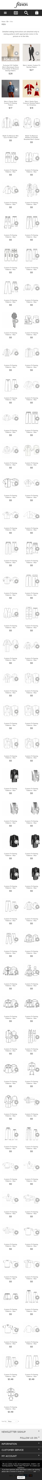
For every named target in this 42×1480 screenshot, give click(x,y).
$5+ (8, 21)
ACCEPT (21, 1477)
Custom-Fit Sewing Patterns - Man (10, 171)
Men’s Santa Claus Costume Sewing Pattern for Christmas (31, 103)
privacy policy (28, 1471)
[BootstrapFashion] (14, 5)
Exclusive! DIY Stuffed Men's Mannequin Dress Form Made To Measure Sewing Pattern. (10, 67)
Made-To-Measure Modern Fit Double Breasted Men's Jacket (31, 137)
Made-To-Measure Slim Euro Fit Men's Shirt (11, 136)
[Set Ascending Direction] (18, 1421)
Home (3, 21)
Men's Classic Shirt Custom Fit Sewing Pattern (10, 103)
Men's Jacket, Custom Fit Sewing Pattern (31, 66)
